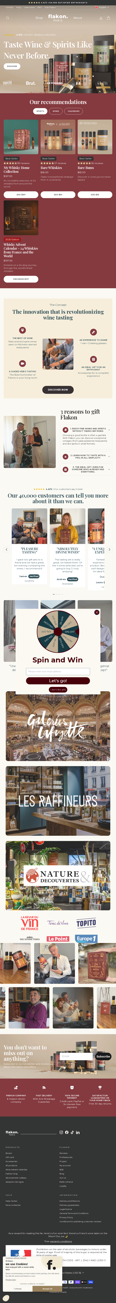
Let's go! (58, 680)
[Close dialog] (96, 612)
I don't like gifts (58, 689)
